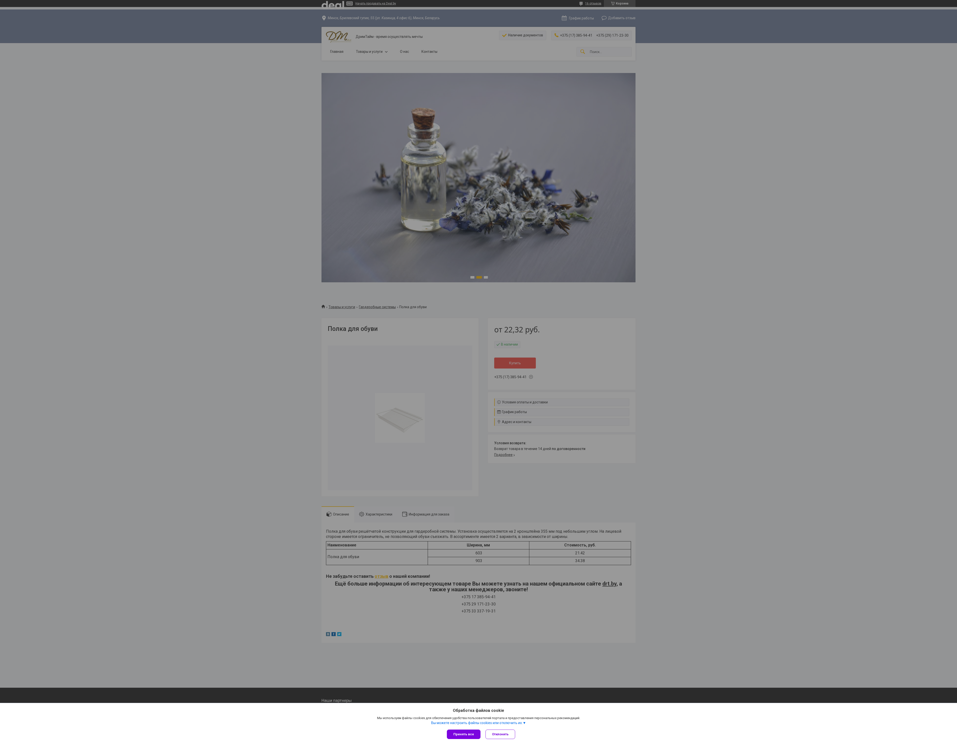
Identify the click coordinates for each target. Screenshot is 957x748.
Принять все (463, 734)
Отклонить (500, 734)
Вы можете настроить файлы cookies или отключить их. (477, 723)
